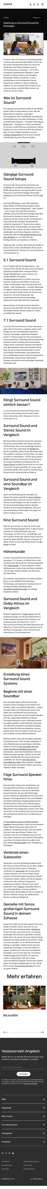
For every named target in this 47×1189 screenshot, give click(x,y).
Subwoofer (20, 871)
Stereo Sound (9, 464)
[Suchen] (34, 4)
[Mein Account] (30, 4)
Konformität (28, 1165)
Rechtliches (6, 1161)
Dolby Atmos (28, 614)
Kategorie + (37, 17)
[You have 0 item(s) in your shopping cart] (38, 4)
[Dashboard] (7, 4)
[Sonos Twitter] (10, 1153)
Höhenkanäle (13, 565)
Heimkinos (36, 929)
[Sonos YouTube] (14, 1153)
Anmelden (23, 1074)
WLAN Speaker (20, 843)
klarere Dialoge (34, 497)
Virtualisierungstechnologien (15, 589)
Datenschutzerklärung (31, 1083)
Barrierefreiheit (7, 1165)
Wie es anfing (10, 1015)
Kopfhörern (34, 449)
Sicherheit (5, 1169)
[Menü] (42, 4)
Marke (6, 18)
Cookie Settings (29, 1169)
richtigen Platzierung (11, 135)
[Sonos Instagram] (7, 1153)
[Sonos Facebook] (3, 1153)
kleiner (21, 887)
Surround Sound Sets (24, 966)
